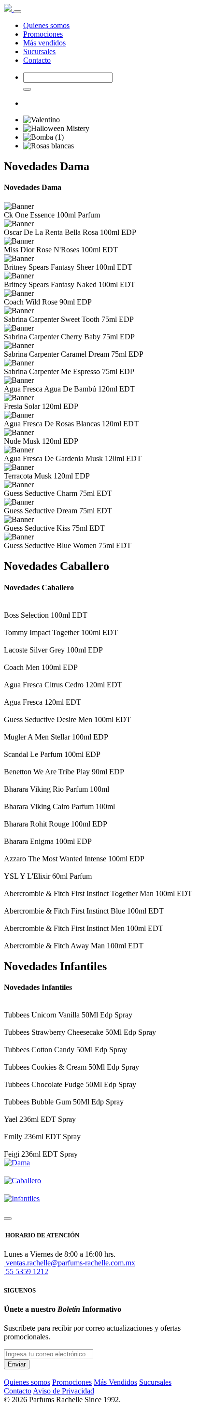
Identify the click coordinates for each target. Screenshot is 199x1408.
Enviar (17, 1364)
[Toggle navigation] (17, 11)
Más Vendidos (115, 1382)
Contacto (37, 60)
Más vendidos (44, 43)
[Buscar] (27, 89)
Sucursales (39, 51)
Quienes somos (46, 25)
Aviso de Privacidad (63, 1391)
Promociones (43, 34)
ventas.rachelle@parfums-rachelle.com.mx (69, 1263)
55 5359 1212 (26, 1271)
